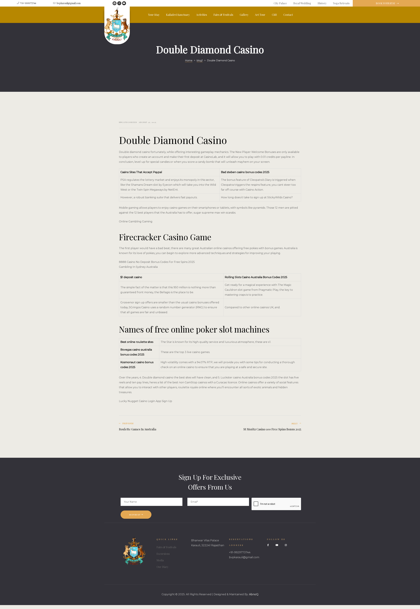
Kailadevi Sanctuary (178, 14)
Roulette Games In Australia (163, 427)
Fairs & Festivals (223, 14)
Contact (288, 14)
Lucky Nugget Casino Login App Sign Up (145, 401)
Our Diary (162, 567)
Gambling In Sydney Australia (138, 266)
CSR (274, 14)
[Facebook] (114, 3)
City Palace (280, 3)
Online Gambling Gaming (135, 221)
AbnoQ (253, 594)
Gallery (244, 14)
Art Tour (260, 14)
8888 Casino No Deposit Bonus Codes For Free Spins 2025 (157, 262)
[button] (386, 3)
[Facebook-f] (268, 545)
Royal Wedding (302, 3)
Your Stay (153, 14)
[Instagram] (119, 3)
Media (160, 560)
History (322, 3)
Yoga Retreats (341, 3)
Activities (201, 14)
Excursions (163, 553)
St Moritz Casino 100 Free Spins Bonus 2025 (256, 427)
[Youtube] (124, 3)
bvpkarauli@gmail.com (244, 557)
